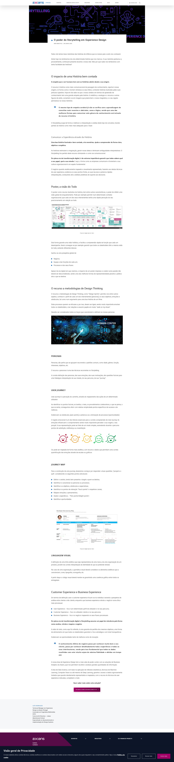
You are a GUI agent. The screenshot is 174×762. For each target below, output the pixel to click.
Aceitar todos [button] (164, 756)
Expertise (59, 2)
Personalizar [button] (134, 756)
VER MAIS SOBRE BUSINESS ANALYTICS (86, 689)
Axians (117, 2)
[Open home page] (38, 3)
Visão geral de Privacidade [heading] (19, 751)
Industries (87, 2)
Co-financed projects (125, 738)
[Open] (40, 739)
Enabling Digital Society (73, 2)
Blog (108, 2)
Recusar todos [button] (148, 756)
